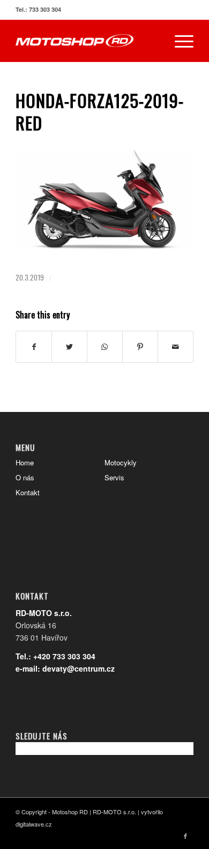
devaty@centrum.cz (78, 668)
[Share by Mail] (175, 346)
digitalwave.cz (34, 824)
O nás (25, 477)
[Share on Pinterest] (140, 346)
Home (25, 462)
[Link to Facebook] (185, 836)
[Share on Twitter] (69, 346)
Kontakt (28, 492)
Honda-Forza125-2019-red (100, 111)
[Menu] (178, 40)
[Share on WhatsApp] (104, 346)
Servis (114, 477)
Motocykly (120, 462)
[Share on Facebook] (33, 346)
